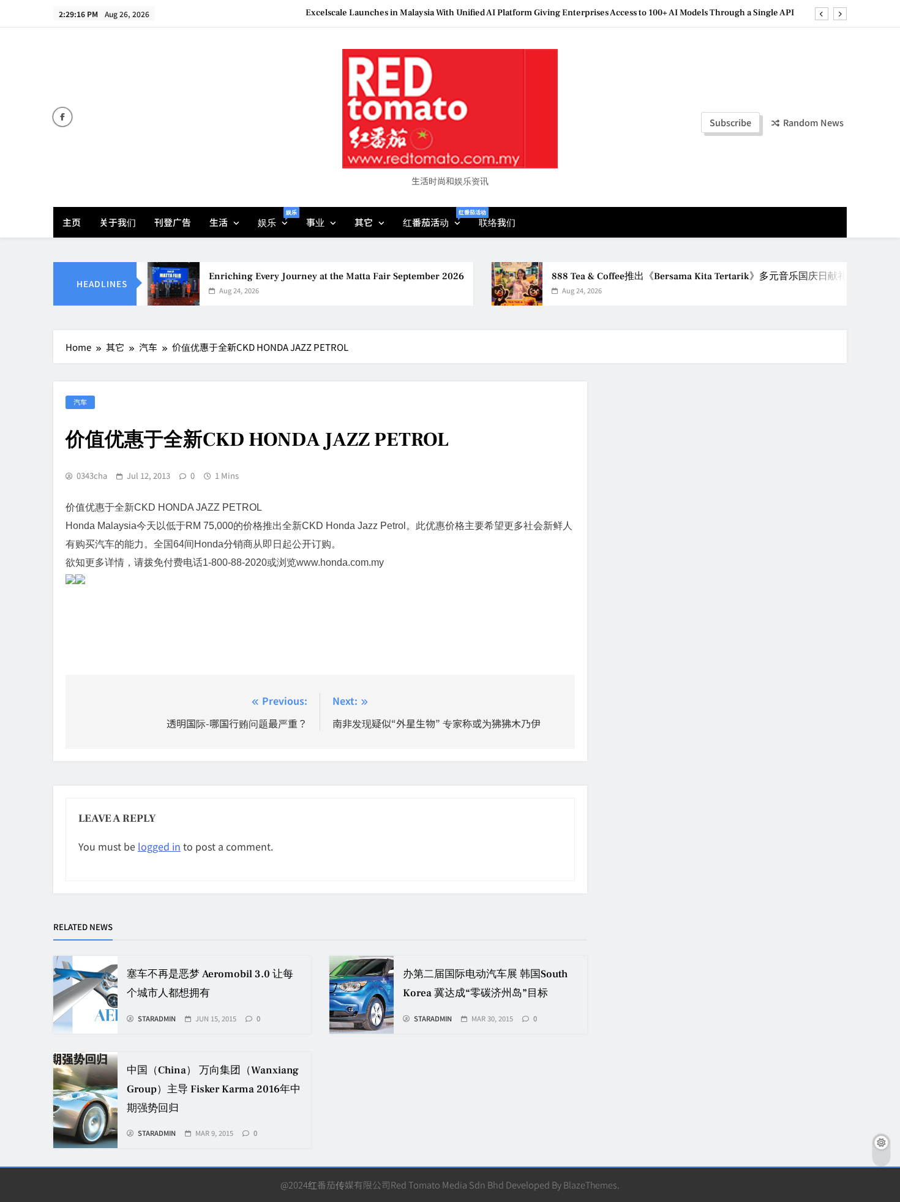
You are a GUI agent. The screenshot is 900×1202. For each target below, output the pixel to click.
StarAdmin (157, 1019)
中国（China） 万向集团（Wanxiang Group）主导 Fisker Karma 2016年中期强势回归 (214, 1089)
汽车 (80, 402)
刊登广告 (172, 222)
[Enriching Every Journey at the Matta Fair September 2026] (154, 284)
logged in (159, 846)
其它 (363, 222)
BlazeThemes (590, 1184)
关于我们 (117, 222)
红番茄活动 (436, 218)
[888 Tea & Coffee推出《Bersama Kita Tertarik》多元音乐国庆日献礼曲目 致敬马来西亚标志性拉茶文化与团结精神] (497, 284)
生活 (218, 222)
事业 (315, 222)
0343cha (92, 475)
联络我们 (497, 222)
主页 (71, 222)
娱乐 (277, 218)
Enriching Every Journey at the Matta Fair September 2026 (316, 276)
